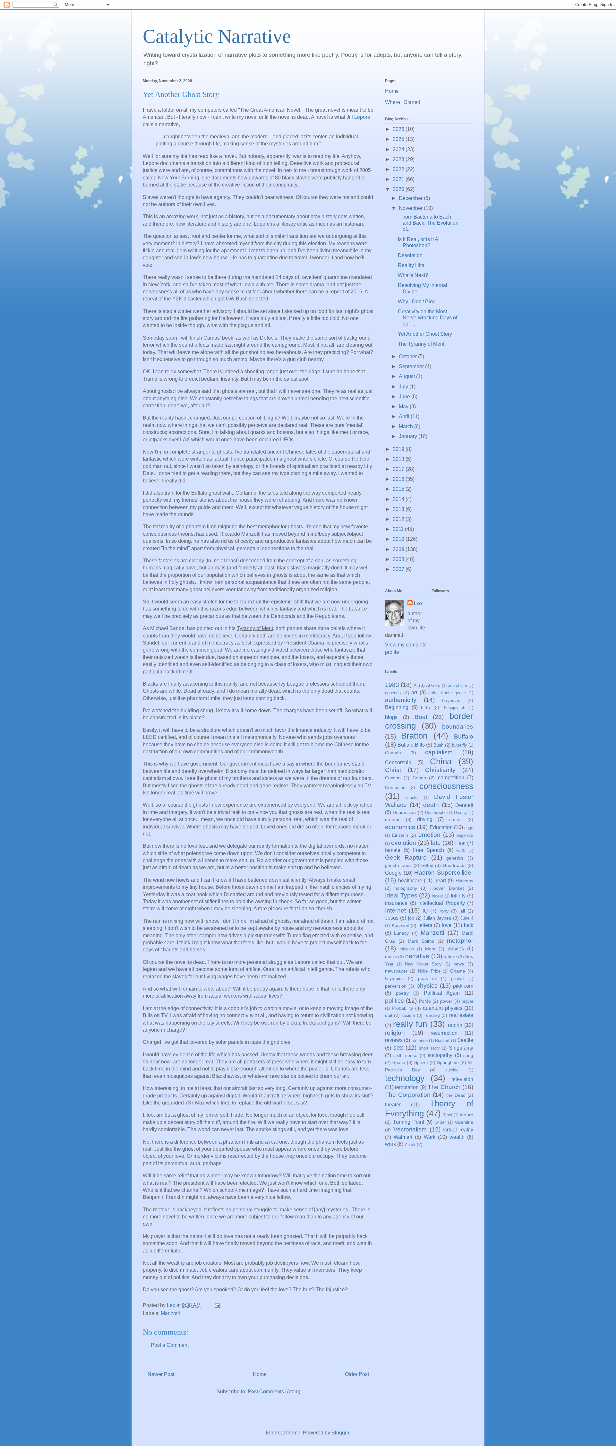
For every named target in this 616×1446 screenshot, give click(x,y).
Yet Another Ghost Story (425, 334)
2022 (399, 169)
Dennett (464, 805)
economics (400, 827)
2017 (399, 469)
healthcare (410, 880)
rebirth (455, 1025)
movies (456, 948)
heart (440, 880)
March (406, 426)
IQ (425, 910)
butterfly (459, 745)
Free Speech (428, 850)
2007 (399, 569)
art (414, 692)
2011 (399, 529)
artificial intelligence (447, 692)
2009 (399, 549)
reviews (394, 1040)
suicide (451, 1070)
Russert (442, 1040)
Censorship (398, 762)
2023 (399, 159)
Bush (438, 745)
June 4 (466, 918)
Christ (393, 769)
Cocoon (393, 777)
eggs (468, 827)
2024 (399, 149)
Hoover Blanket (447, 888)
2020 (399, 189)
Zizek (410, 1144)
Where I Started (402, 102)
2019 (399, 449)
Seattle (465, 1040)
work (390, 1144)
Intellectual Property (441, 903)
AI (416, 685)
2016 (399, 479)
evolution (403, 842)
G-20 (460, 850)
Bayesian (451, 700)
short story (429, 1048)
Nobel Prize (429, 971)
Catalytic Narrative (217, 36)
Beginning (396, 707)
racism (408, 1015)
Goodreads (454, 865)
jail (462, 910)
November (411, 208)
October (408, 356)
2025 (399, 139)
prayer (467, 1001)
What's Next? (413, 275)
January (408, 436)
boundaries (457, 726)
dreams (392, 819)
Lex (418, 603)
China (440, 761)
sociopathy (440, 1055)
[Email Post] (217, 1305)
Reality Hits (411, 265)
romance (420, 1040)
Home (260, 1374)
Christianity (440, 769)
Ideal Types (401, 895)
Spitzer (421, 1062)
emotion (429, 834)
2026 (399, 129)
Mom (430, 948)
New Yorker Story (423, 964)
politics (394, 1000)
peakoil (457, 978)
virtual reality (458, 1129)
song (468, 1055)
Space (398, 1062)
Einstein (400, 835)
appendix (393, 692)
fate (436, 842)
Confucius (395, 787)
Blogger (340, 1432)
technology (404, 1078)
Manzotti (170, 1313)
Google (393, 873)
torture (466, 1114)
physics (427, 985)
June (405, 396)
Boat (421, 717)
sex (398, 1047)
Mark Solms (421, 941)
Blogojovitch (453, 707)
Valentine (464, 1122)
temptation (407, 1087)
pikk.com (463, 986)
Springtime (448, 1062)
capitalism (439, 752)
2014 (399, 499)
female (392, 850)
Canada (393, 752)
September (412, 366)
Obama (457, 971)
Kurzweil (400, 925)
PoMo (425, 1001)
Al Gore (433, 685)
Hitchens (464, 880)
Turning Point (408, 1122)
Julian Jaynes (437, 918)
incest (437, 896)
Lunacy (401, 933)
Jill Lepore (358, 117)
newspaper (396, 971)
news (458, 963)
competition (451, 777)
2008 (399, 559)
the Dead (456, 1095)
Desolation (410, 255)
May (404, 406)
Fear (460, 843)
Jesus (391, 918)
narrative (417, 956)
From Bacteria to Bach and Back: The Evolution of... (428, 223)
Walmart (403, 1137)
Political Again (442, 993)
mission (406, 949)
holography (405, 888)
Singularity (461, 1048)
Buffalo (463, 736)
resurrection (444, 1033)
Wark (429, 1137)
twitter (440, 1122)
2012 (399, 519)
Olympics (394, 978)
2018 (399, 459)
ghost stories (398, 865)
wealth (457, 1137)
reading (432, 1015)
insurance (396, 903)
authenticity (400, 700)
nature (450, 956)
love (446, 925)
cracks (412, 797)
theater (393, 1104)
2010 (399, 539)
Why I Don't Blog (417, 301)
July (404, 386)
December (411, 198)
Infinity (458, 895)
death (431, 804)
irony (444, 910)
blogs (391, 717)
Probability (402, 1008)
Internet (395, 910)
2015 (399, 489)
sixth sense (405, 1055)
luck (468, 925)
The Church (444, 1087)
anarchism (457, 685)
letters (425, 925)
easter (455, 819)
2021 (399, 179)
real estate (461, 1015)
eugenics (465, 835)
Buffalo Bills (411, 745)
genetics (454, 858)
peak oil (427, 978)
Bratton (414, 735)
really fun (410, 1023)
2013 (399, 509)
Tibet (447, 1115)
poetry (402, 993)
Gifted (427, 865)
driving (424, 819)
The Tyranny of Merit (421, 344)
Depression (404, 812)
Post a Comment (170, 1345)
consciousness (446, 786)
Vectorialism (410, 1129)
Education (441, 827)
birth (425, 707)
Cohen (419, 777)
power (446, 1001)
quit (388, 1015)
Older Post (357, 1374)
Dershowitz (435, 812)
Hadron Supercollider (443, 872)
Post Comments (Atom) (274, 1391)
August (407, 376)
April (405, 416)
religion (395, 1032)
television (462, 1079)
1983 (392, 684)
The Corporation (408, 1094)
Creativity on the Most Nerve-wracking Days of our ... (427, 317)
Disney (460, 812)
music (391, 956)
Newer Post (161, 1374)
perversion (395, 986)
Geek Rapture (406, 857)
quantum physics (442, 1008)
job (411, 918)
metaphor (460, 940)
